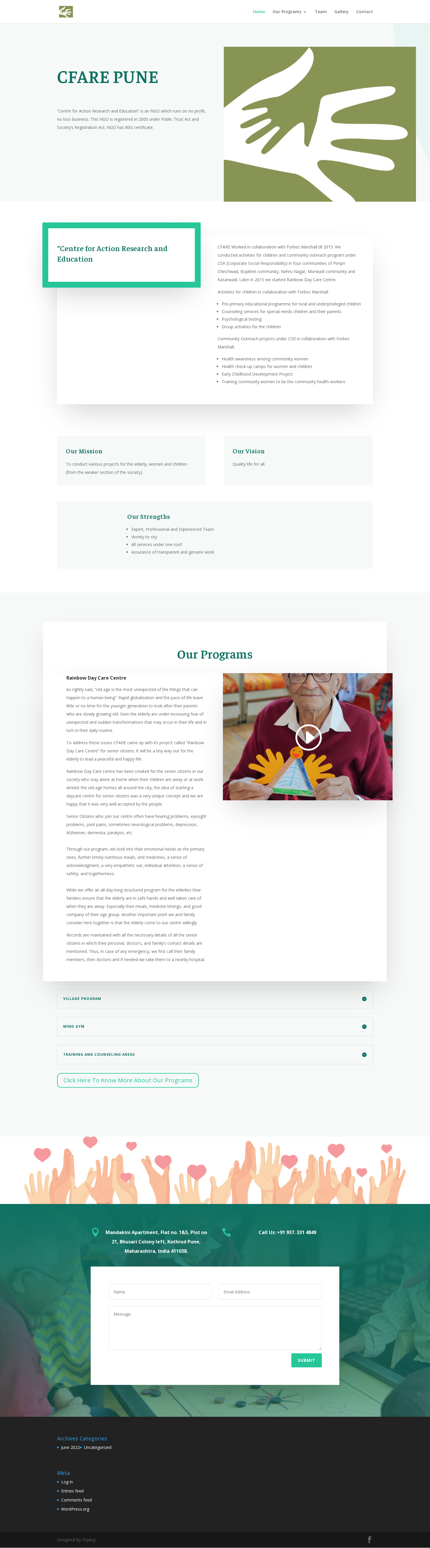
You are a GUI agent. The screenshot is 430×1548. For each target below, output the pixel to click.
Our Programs (287, 12)
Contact (364, 12)
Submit (306, 1360)
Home (259, 12)
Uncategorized (97, 1447)
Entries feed (72, 1491)
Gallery (341, 12)
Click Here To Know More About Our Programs (127, 1080)
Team (321, 12)
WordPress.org (75, 1509)
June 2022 (70, 1447)
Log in (67, 1482)
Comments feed (76, 1500)
